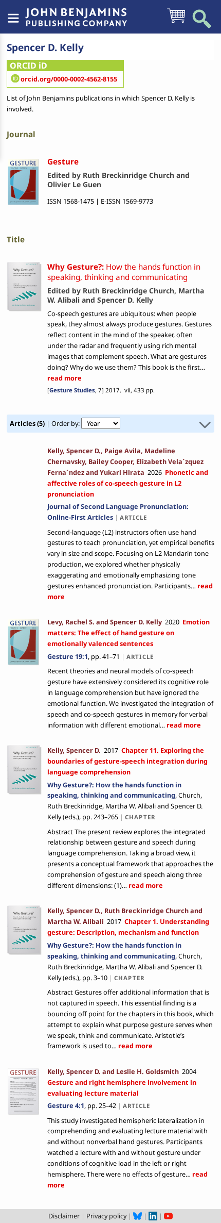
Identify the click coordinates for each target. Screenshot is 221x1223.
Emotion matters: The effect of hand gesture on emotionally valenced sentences (128, 632)
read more (64, 378)
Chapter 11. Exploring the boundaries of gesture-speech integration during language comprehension (127, 761)
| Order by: (45, 423)
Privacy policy (106, 1215)
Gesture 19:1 (67, 656)
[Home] (76, 11)
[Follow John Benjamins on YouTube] (168, 1215)
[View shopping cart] (176, 22)
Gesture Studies (72, 390)
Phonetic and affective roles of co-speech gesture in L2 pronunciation (127, 483)
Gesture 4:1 (65, 1105)
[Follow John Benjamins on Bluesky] (137, 1215)
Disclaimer (64, 1215)
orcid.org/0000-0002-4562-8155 (69, 79)
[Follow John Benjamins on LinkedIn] (153, 1215)
